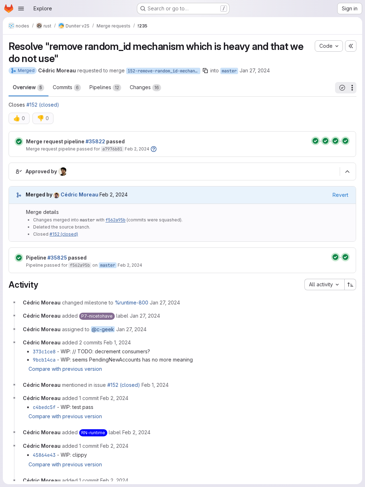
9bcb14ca (44, 360)
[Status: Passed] (19, 141)
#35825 (57, 258)
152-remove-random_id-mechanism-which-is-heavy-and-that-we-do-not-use (164, 71)
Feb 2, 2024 (137, 149)
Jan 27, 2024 (255, 70)
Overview (27, 87)
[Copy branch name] (205, 70)
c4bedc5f (44, 407)
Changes (144, 87)
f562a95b (115, 220)
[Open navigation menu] (21, 8)
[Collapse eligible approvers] (347, 171)
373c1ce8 (44, 351)
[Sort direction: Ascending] (350, 284)
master (229, 71)
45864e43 (44, 455)
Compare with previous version (65, 369)
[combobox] (324, 284)
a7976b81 (112, 149)
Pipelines (104, 87)
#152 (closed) (42, 105)
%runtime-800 (131, 302)
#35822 (95, 141)
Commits (66, 87)
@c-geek (103, 329)
